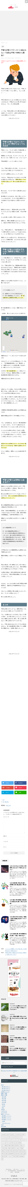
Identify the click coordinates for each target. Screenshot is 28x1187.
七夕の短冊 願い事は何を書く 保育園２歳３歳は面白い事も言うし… (18, 884)
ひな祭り (23, 1134)
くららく (14, 1176)
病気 (21, 1150)
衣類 (25, 1153)
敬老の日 (4, 1150)
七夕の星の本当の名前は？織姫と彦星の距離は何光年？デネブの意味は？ (18, 918)
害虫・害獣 (7, 1148)
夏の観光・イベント (6, 1117)
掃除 (22, 1148)
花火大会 (3, 1126)
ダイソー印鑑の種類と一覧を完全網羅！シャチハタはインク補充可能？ (18, 1039)
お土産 (3, 1134)
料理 (8, 1150)
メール (5, 841)
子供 (3, 1148)
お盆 (12, 1134)
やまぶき (8, 805)
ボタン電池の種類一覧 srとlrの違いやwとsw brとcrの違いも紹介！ (18, 1018)
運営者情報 (17, 1172)
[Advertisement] (14, 25)
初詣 (20, 1142)
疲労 (17, 1150)
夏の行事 (4, 1098)
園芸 (13, 1145)
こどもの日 (16, 1134)
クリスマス (4, 1112)
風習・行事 (4, 1095)
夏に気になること (6, 1088)
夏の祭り (7, 801)
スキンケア (19, 1137)
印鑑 (9, 1145)
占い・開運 (4, 1145)
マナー (7, 1142)
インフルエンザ (5, 1137)
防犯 (3, 1156)
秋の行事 (4, 1100)
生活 (2, 1085)
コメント (6, 816)
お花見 (3, 1121)
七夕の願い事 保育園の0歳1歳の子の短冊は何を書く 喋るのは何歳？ (18, 901)
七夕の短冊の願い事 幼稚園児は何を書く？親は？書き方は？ (18, 934)
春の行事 (4, 1096)
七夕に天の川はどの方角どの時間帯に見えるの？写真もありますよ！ (18, 867)
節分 (3, 1107)
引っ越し (17, 1148)
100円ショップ (5, 1092)
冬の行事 (4, 1102)
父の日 (3, 1106)
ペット (3, 1142)
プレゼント (23, 1140)
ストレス (4, 1140)
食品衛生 (22, 1156)
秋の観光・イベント (6, 1119)
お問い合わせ (16, 1169)
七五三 (12, 1142)
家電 (13, 1148)
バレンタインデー (16, 1140)
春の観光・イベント (6, 1116)
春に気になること (6, 1086)
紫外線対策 (11, 1153)
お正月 (3, 1109)
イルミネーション (6, 1123)
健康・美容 (4, 1093)
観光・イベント (5, 1114)
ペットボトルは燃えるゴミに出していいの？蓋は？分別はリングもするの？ (18, 1007)
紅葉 (6, 1153)
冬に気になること (6, 1090)
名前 (5, 836)
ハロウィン (4, 1111)
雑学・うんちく (8, 1156)
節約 (3, 1153)
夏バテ (22, 1145)
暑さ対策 (13, 1150)
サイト (4, 847)
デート (8, 1140)
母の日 (3, 1104)
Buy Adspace (8, 1169)
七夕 (3, 799)
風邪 (17, 1156)
